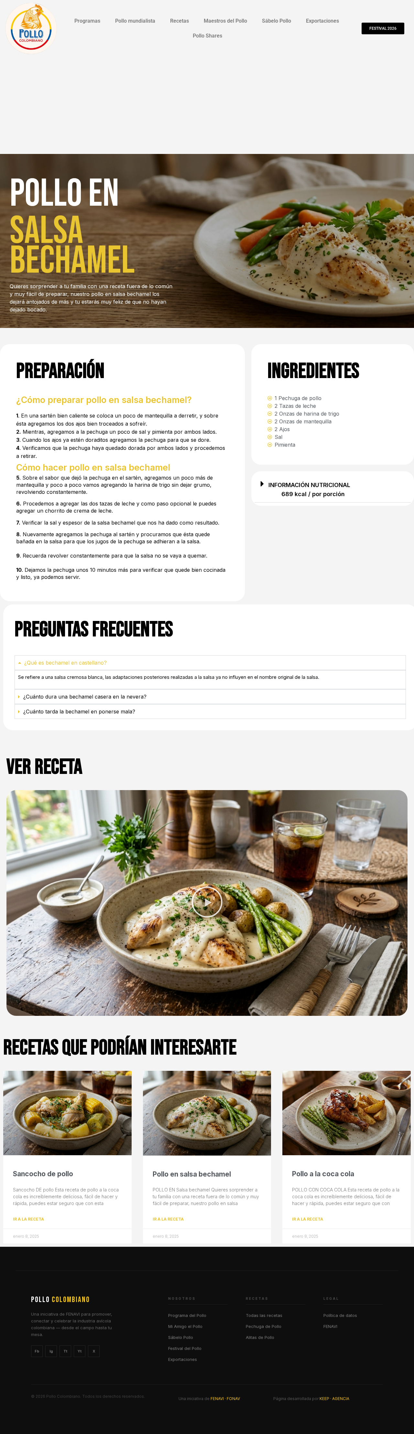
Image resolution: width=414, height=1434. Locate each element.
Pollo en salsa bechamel (192, 1174)
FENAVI (330, 1326)
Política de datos (340, 1315)
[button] (333, 488)
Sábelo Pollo (276, 21)
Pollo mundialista (135, 21)
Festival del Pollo (185, 1348)
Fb (37, 1351)
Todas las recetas (264, 1315)
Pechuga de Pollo (263, 1326)
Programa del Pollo (187, 1315)
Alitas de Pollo (260, 1337)
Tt (65, 1351)
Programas (87, 21)
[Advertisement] (207, 105)
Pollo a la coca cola (323, 1174)
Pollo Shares (207, 36)
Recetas (179, 21)
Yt (80, 1351)
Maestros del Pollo (225, 21)
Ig (51, 1351)
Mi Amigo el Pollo (185, 1326)
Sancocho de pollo (43, 1174)
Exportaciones (322, 21)
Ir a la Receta (28, 1219)
